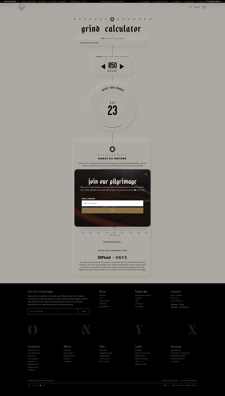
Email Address (88, 199)
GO (112, 210)
